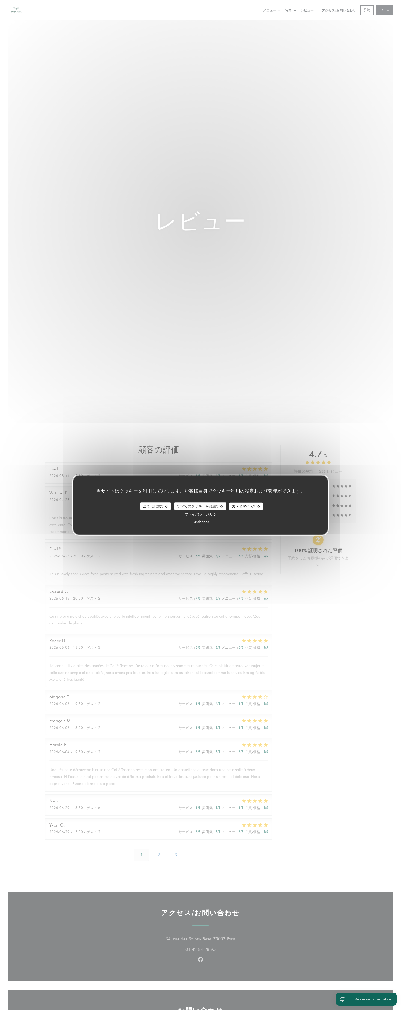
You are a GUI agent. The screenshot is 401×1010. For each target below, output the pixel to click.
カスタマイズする (246, 505)
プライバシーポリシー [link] (202, 514)
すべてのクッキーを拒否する (200, 505)
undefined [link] (201, 521)
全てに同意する (155, 505)
